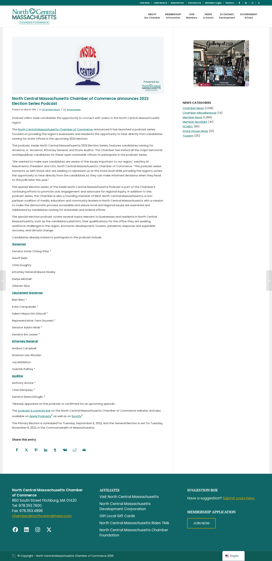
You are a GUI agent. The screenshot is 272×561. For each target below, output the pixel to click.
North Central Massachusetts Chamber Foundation (134, 533)
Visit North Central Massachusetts (129, 496)
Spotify (76, 416)
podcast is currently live (34, 411)
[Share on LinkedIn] (46, 450)
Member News (192, 117)
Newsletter (177, 2)
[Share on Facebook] (17, 450)
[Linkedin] (26, 529)
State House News (195, 131)
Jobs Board (160, 2)
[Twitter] (49, 529)
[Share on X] (26, 450)
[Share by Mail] (84, 450)
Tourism (188, 136)
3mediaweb (74, 109)
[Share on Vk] (65, 450)
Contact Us (194, 2)
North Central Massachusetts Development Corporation (125, 506)
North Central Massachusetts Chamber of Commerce (55, 129)
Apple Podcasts (40, 416)
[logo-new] (34, 16)
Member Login (213, 2)
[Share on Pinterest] (36, 450)
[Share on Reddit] (74, 450)
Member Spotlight (195, 122)
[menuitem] (145, 3)
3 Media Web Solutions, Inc (14, 556)
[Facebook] (15, 529)
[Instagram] (37, 529)
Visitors (229, 2)
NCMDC (188, 126)
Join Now (145, 2)
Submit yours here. (239, 498)
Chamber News (51, 109)
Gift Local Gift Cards (117, 515)
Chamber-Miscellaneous (199, 113)
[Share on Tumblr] (55, 450)
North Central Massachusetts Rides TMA (134, 523)
